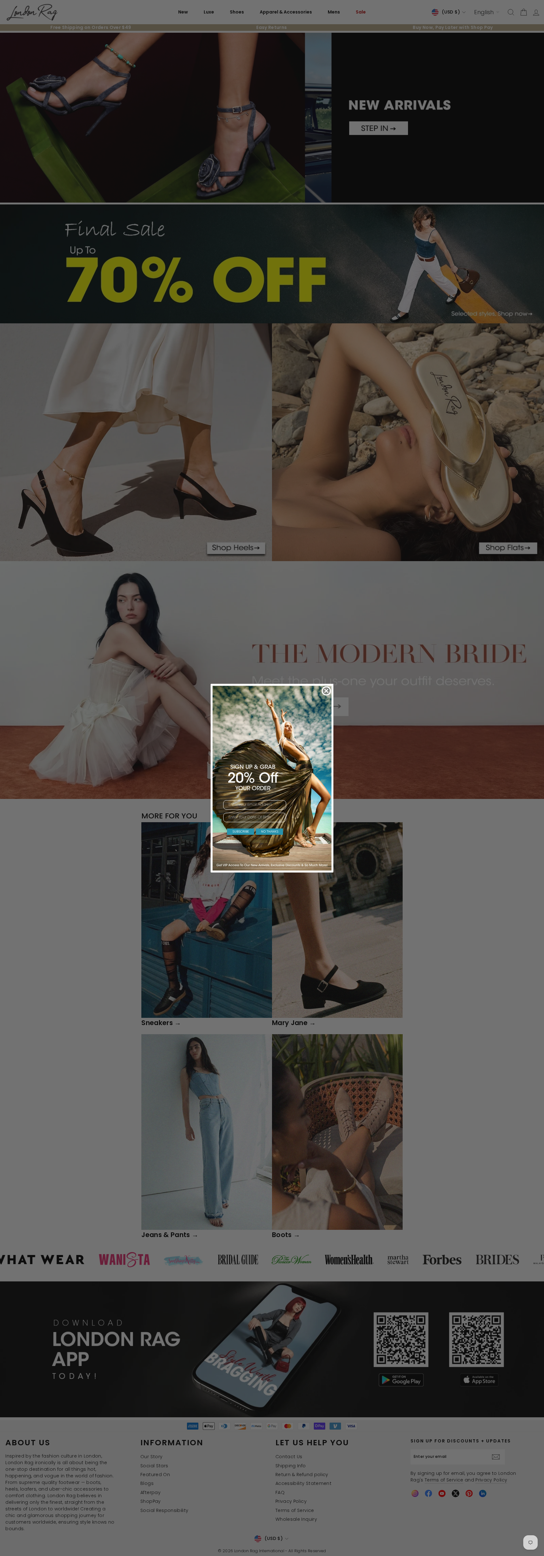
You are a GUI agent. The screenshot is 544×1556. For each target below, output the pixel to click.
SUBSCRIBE (240, 831)
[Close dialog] (326, 691)
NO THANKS (269, 831)
